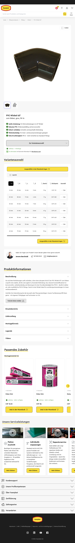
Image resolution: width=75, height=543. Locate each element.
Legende (15, 175)
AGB (18, 526)
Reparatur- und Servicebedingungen (42, 526)
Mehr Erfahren (10, 470)
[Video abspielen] (12, 432)
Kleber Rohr (9, 394)
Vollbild (66, 28)
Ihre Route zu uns (36, 151)
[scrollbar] (23, 235)
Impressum (12, 526)
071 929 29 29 (38, 256)
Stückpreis (55, 183)
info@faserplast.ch (52, 256)
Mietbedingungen (26, 526)
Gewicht (45, 183)
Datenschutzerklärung (60, 526)
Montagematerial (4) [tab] (11, 356)
